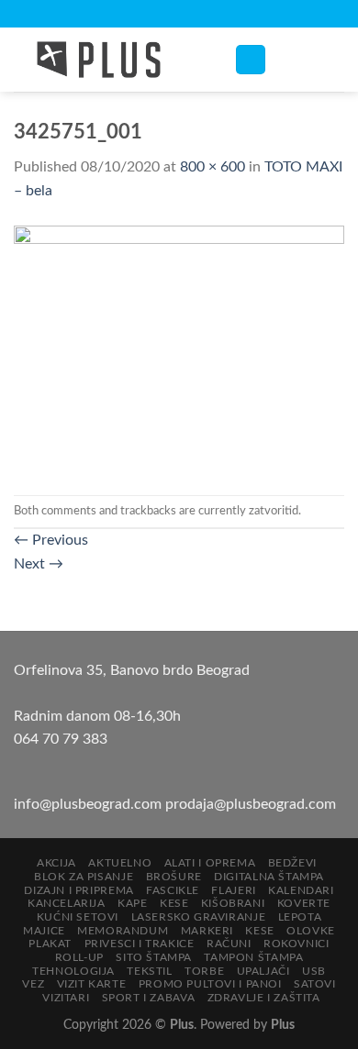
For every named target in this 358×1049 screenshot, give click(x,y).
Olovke (310, 930)
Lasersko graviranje (198, 916)
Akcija (56, 862)
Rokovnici (296, 943)
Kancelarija (67, 903)
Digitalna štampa (269, 876)
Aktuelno (119, 862)
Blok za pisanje (83, 876)
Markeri (207, 930)
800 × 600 (212, 167)
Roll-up (79, 957)
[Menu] (250, 60)
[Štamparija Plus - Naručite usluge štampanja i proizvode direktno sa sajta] (110, 60)
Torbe (204, 971)
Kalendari (301, 890)
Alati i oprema (210, 862)
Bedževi (292, 862)
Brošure (174, 876)
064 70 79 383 (60, 739)
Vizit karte (92, 983)
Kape (132, 903)
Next (38, 564)
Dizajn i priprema (78, 890)
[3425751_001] (179, 348)
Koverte (303, 903)
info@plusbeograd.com (89, 804)
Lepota (300, 916)
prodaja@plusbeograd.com (250, 804)
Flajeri (233, 890)
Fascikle (172, 890)
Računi (229, 943)
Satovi (315, 983)
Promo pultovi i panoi (210, 983)
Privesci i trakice (139, 943)
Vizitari (65, 997)
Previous (51, 540)
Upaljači (263, 971)
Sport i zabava (149, 997)
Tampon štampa (253, 957)
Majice (44, 930)
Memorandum (122, 930)
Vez (33, 983)
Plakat (50, 943)
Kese (174, 903)
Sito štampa (154, 957)
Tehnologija (73, 971)
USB (314, 971)
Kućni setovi (77, 916)
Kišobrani (233, 903)
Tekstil (149, 971)
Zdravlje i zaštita (263, 997)
